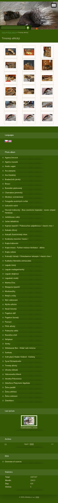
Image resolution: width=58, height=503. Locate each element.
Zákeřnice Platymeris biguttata (17, 383)
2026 (32, 444)
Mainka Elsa (10, 283)
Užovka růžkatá (11, 370)
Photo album (12, 32)
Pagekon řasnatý (12, 317)
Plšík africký (10, 326)
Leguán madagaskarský (14, 269)
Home (4, 32)
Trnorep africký (11, 366)
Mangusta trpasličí (12, 287)
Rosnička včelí (11, 335)
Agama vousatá (11, 162)
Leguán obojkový (12, 274)
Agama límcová (11, 158)
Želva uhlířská (10, 392)
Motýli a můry (10, 296)
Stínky (7, 344)
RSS (37, 497)
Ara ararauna (10, 171)
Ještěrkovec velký (12, 217)
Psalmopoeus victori (29, 427)
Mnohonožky (10, 291)
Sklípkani (9, 339)
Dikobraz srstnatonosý (14, 197)
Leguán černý (10, 265)
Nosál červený (11, 309)
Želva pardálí (10, 387)
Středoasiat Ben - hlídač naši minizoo (20, 348)
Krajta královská (11, 243)
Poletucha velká (11, 331)
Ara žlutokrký (10, 175)
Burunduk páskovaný (13, 188)
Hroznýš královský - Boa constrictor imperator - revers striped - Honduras (30, 211)
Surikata (8, 352)
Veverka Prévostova (13, 379)
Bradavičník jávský (13, 179)
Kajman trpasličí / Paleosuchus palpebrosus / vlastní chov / (29, 226)
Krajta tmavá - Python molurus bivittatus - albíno (24, 248)
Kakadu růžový (11, 230)
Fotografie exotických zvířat (16, 201)
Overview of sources (13, 462)
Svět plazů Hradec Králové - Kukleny (20, 357)
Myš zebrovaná (11, 300)
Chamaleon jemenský (14, 193)
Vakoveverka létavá (13, 374)
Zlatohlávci (9, 401)
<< (6, 444)
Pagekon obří (10, 313)
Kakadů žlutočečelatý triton (16, 234)
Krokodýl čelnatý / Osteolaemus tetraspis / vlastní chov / (28, 256)
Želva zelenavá (11, 396)
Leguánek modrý (11, 278)
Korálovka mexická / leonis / (16, 239)
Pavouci (8, 322)
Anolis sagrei (10, 166)
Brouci (7, 184)
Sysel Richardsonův (13, 361)
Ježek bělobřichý (12, 221)
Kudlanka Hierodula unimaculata (18, 261)
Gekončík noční (11, 206)
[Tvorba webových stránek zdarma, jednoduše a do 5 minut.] (34, 497)
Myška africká (10, 304)
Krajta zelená (10, 252)
